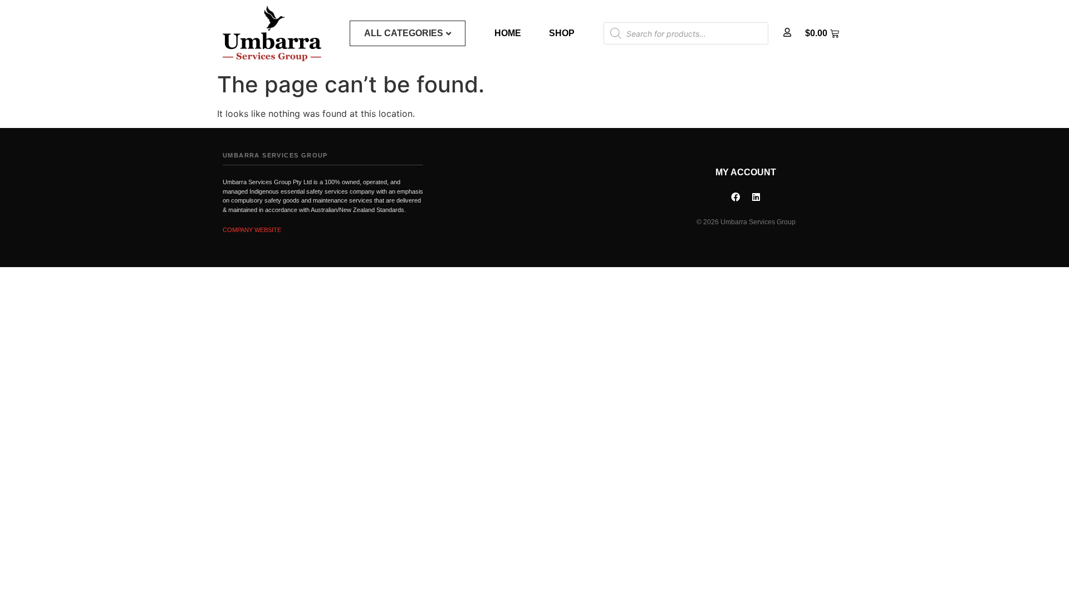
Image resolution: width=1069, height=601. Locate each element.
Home (507, 33)
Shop (562, 33)
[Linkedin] (756, 197)
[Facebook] (735, 197)
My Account (745, 172)
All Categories (403, 33)
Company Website (252, 229)
